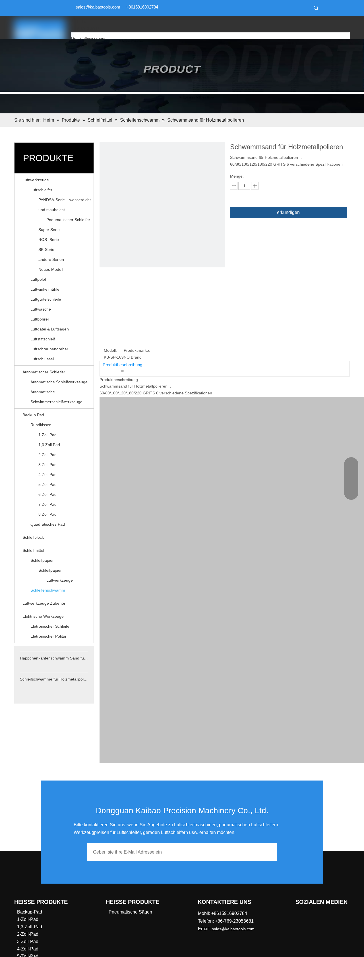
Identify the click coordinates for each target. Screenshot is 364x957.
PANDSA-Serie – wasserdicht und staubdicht (64, 204)
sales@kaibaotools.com (98, 7)
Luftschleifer (41, 190)
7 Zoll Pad (47, 504)
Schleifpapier (42, 560)
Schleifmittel (33, 550)
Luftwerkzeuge (35, 180)
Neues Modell (50, 269)
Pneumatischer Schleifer (68, 219)
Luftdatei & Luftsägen (49, 329)
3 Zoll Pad (47, 464)
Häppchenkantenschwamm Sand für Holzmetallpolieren (54, 658)
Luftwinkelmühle (44, 289)
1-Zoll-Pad (27, 919)
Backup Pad (33, 415)
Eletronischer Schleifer (50, 626)
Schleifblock (33, 537)
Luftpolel (38, 279)
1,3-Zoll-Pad (29, 926)
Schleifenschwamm (47, 590)
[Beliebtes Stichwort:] (316, 8)
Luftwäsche (40, 309)
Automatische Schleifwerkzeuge (59, 382)
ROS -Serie (48, 239)
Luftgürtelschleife (45, 299)
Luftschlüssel (42, 359)
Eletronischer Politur (48, 636)
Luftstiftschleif (42, 339)
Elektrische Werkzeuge (43, 616)
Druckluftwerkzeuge (89, 38)
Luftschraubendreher (49, 349)
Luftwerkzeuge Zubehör (43, 603)
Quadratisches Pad (47, 524)
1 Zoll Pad (47, 434)
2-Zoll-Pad (27, 934)
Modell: (110, 350)
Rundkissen (40, 425)
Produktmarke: (137, 350)
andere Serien (51, 259)
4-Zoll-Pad (27, 948)
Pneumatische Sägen (130, 912)
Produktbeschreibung (122, 364)
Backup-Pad (29, 912)
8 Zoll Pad (47, 514)
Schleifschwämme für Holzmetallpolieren (54, 679)
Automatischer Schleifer (43, 372)
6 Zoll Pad (47, 494)
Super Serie (49, 229)
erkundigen (288, 212)
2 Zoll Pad (47, 454)
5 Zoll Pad (47, 484)
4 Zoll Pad (47, 474)
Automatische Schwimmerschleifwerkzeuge (56, 397)
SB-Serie (46, 249)
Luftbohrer (39, 319)
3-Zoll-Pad (27, 941)
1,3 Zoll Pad (49, 444)
